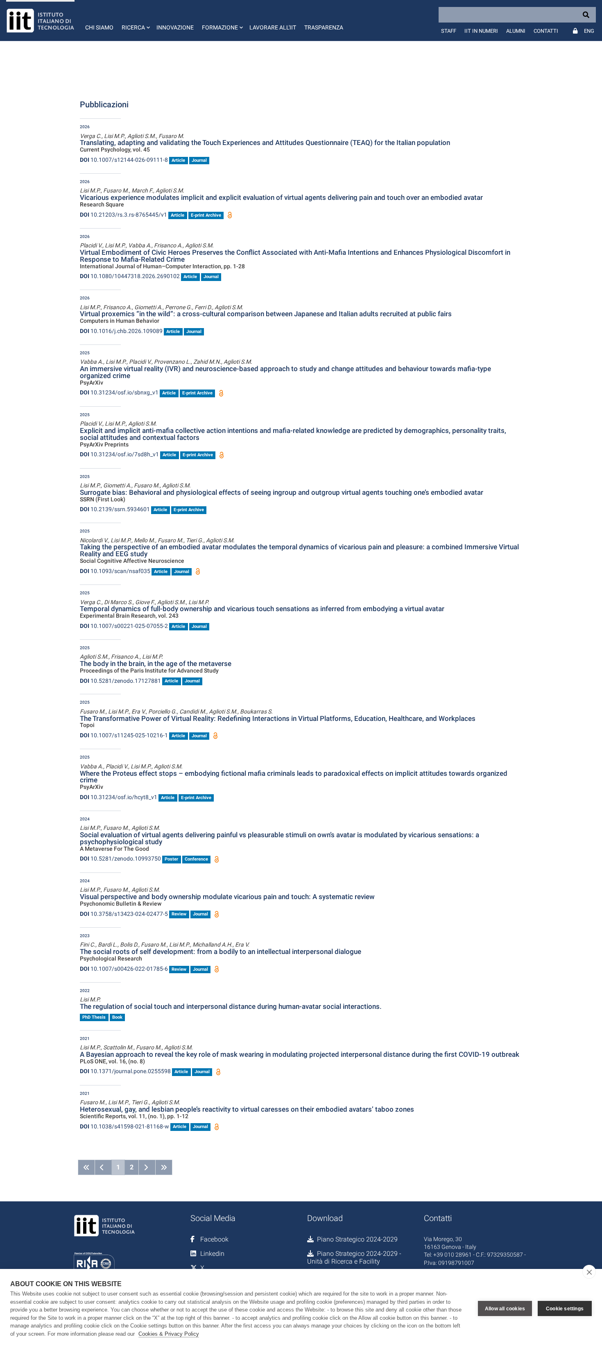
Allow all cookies (505, 1309)
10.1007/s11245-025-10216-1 (124, 735)
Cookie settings (565, 1309)
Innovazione (175, 27)
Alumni (515, 31)
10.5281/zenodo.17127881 (120, 680)
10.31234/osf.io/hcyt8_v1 (118, 797)
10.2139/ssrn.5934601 (115, 509)
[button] (135, 20)
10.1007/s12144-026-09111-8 (124, 159)
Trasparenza (323, 27)
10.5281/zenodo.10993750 (120, 858)
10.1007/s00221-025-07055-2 (124, 626)
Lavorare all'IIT (272, 27)
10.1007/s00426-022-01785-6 (124, 968)
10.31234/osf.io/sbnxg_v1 (119, 392)
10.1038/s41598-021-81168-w (124, 1126)
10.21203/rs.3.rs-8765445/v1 (123, 214)
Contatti (546, 31)
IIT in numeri (481, 31)
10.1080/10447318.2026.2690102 (130, 276)
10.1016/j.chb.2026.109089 (121, 331)
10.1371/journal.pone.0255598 (125, 1071)
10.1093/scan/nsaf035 (115, 571)
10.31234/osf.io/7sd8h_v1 (119, 454)
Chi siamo (99, 27)
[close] (589, 1272)
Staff (448, 31)
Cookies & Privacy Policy (168, 1334)
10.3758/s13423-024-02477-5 (124, 914)
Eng (589, 31)
